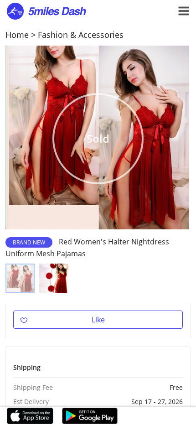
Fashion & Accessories (81, 34)
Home (17, 34)
